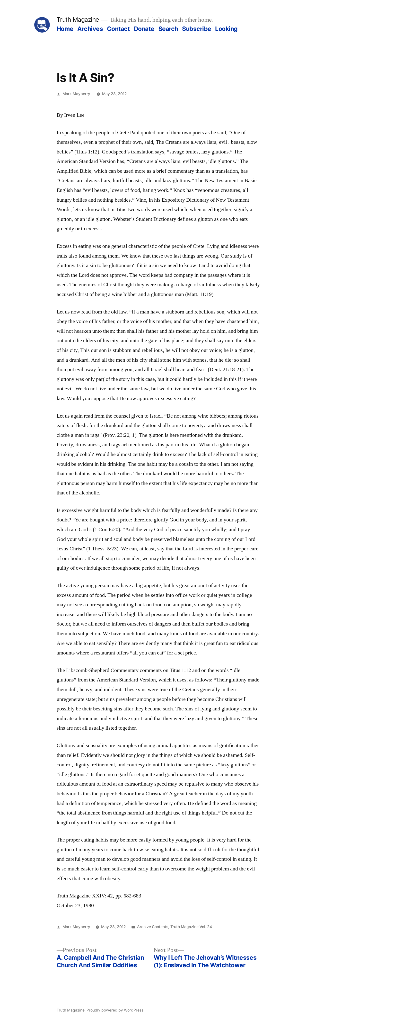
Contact (118, 28)
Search (168, 28)
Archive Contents (152, 926)
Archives (90, 28)
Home (65, 28)
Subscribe (196, 28)
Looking (226, 28)
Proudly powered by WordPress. (115, 1010)
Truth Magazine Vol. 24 (191, 926)
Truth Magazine (78, 19)
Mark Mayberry (76, 93)
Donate (144, 28)
